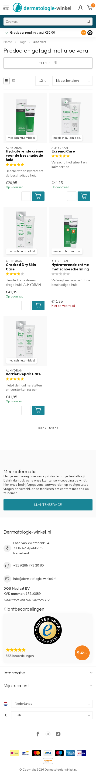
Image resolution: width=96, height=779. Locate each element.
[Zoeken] (89, 21)
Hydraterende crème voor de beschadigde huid (24, 155)
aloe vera (40, 42)
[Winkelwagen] (90, 7)
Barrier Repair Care (23, 374)
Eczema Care (63, 151)
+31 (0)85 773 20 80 (28, 565)
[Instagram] (48, 734)
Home (7, 42)
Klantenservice (48, 505)
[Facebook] (37, 734)
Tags (22, 42)
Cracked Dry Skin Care (21, 267)
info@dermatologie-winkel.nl (34, 579)
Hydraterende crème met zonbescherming (70, 267)
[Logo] (90, 32)
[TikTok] (58, 734)
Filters (45, 63)
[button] (38, 196)
